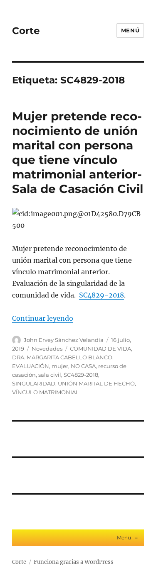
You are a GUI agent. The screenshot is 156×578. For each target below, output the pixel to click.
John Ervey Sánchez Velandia (64, 340)
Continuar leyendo (42, 318)
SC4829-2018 (101, 295)
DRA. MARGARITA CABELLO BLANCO (62, 357)
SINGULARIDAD (33, 383)
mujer (60, 366)
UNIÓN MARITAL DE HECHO (96, 383)
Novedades (47, 348)
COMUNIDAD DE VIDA (100, 348)
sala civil (49, 374)
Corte (26, 31)
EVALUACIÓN (30, 366)
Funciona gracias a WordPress (74, 562)
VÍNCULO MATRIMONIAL (45, 392)
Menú (130, 30)
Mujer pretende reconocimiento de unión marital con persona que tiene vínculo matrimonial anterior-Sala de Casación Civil (77, 152)
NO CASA (83, 366)
